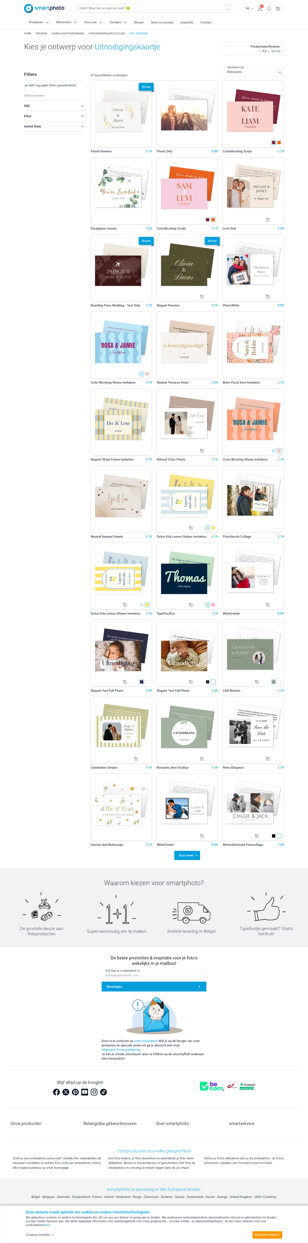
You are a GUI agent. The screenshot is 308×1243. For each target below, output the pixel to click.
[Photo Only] (187, 114)
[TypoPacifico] (187, 576)
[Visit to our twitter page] (65, 1092)
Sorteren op (236, 67)
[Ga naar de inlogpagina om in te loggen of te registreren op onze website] (260, 8)
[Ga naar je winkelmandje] (278, 8)
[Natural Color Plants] (187, 422)
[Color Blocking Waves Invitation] (121, 345)
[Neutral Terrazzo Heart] (187, 345)
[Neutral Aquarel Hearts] (121, 499)
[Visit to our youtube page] (84, 1092)
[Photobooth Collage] (253, 499)
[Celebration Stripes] (121, 730)
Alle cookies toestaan (267, 1234)
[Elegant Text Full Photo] (121, 653)
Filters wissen (34, 95)
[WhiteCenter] (253, 576)
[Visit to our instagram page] (94, 1092)
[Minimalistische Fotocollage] (253, 807)
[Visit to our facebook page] (56, 1092)
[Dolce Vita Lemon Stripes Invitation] (187, 499)
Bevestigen (114, 987)
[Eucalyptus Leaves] (121, 190)
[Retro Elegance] (253, 730)
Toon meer (186, 855)
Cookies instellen (38, 1235)
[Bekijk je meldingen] (269, 8)
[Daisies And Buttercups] (121, 807)
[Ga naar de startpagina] (44, 8)
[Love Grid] (253, 190)
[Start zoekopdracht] (227, 8)
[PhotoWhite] (253, 268)
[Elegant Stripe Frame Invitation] (121, 422)
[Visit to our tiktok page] (103, 1092)
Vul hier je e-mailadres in (122, 971)
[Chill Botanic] (253, 653)
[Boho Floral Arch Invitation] (253, 345)
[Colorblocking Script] (253, 114)
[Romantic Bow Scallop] (187, 730)
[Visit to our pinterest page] (75, 1092)
